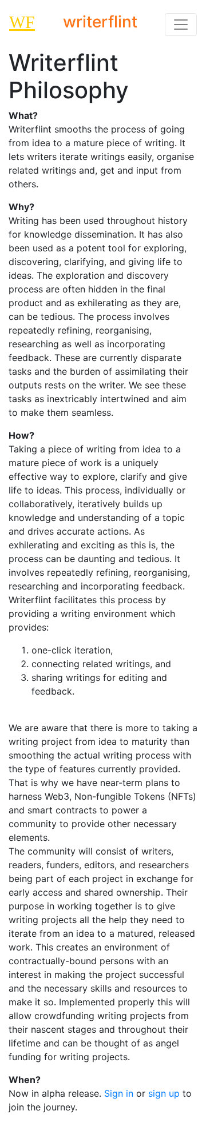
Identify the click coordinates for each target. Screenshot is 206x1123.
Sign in (118, 1093)
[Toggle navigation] (181, 24)
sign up (164, 1093)
